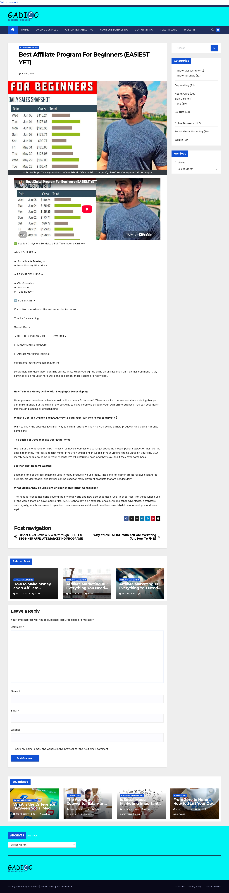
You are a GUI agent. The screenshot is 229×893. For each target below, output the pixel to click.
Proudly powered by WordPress (23, 886)
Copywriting (144, 29)
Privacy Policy (194, 886)
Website (15, 729)
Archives (180, 162)
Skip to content (9, 2)
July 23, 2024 (184, 809)
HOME (25, 29)
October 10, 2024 (26, 814)
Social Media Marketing (189, 131)
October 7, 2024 (80, 809)
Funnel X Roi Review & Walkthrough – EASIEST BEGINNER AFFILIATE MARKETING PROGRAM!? (51, 536)
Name (15, 691)
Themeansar (66, 886)
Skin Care (180, 98)
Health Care (168, 29)
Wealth (189, 29)
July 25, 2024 (131, 809)
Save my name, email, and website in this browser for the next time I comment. (62, 748)
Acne (178, 103)
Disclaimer (180, 886)
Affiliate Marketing (79, 29)
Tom (37, 593)
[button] (212, 29)
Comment (17, 626)
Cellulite (179, 111)
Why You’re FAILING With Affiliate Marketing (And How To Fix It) (124, 536)
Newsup (53, 886)
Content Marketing (114, 29)
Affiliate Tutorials (185, 75)
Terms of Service (213, 886)
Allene (46, 814)
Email (15, 710)
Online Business (47, 29)
